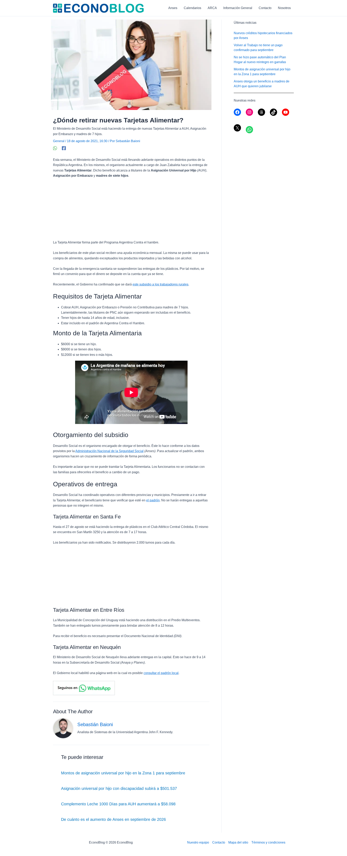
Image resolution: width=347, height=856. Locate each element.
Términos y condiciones (268, 842)
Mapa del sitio (238, 842)
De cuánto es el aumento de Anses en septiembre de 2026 (113, 819)
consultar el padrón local (161, 673)
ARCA (212, 8)
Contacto (265, 8)
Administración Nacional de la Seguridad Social (109, 451)
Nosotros (284, 8)
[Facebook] (64, 148)
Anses (172, 8)
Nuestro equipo (198, 842)
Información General (237, 8)
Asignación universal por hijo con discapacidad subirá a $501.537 (119, 788)
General (58, 141)
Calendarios (192, 8)
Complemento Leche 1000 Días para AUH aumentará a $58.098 (118, 804)
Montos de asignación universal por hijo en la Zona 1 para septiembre (123, 773)
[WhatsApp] (55, 148)
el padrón (153, 500)
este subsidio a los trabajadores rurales (160, 284)
